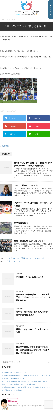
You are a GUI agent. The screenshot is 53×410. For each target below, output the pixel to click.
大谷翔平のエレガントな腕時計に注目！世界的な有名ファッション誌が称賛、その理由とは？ (33, 350)
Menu (50, 11)
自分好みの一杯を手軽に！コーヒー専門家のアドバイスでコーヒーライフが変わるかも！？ (33, 297)
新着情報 (5, 146)
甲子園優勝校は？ (22, 223)
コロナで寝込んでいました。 (27, 185)
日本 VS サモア (14, 261)
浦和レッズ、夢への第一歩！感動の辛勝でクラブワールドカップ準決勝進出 (33, 164)
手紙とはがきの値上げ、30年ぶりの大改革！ (19, 384)
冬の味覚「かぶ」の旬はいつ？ (30, 277)
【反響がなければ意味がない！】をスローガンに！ (28, 258)
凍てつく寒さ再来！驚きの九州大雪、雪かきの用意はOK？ (33, 313)
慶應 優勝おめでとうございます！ (30, 241)
